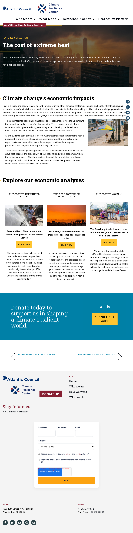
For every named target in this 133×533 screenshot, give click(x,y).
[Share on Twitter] (128, 112)
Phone (81, 504)
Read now (66, 245)
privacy (69, 454)
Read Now (24, 244)
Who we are (23, 19)
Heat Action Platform (113, 19)
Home (73, 381)
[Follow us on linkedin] (108, 307)
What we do (47, 19)
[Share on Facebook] (128, 107)
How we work (78, 391)
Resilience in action (77, 19)
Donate (48, 394)
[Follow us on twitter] (101, 307)
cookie (78, 454)
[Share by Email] (128, 102)
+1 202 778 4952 (86, 508)
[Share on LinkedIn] (128, 118)
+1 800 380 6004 (96, 512)
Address (6, 504)
